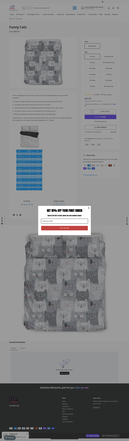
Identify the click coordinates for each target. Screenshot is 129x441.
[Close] (89, 208)
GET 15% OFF (64, 228)
